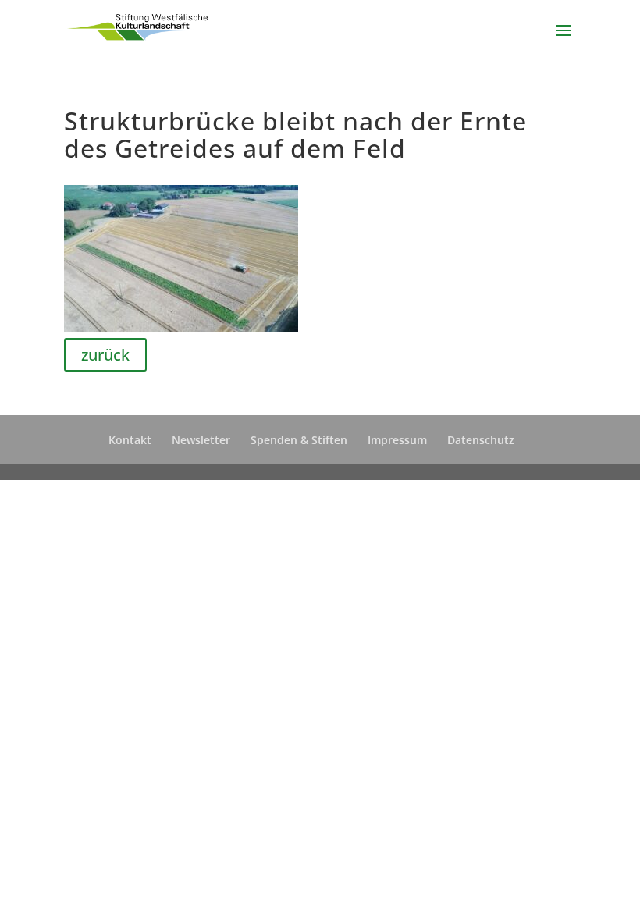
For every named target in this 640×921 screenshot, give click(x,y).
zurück (105, 354)
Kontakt (129, 439)
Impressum (397, 439)
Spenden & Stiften (299, 439)
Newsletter (201, 439)
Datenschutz (480, 439)
